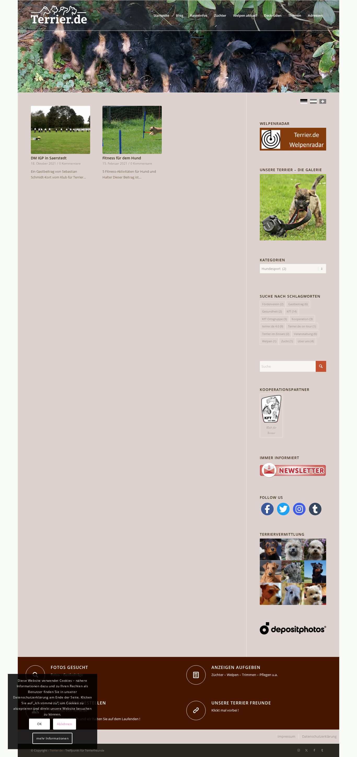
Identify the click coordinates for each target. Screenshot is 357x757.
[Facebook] (267, 509)
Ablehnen (64, 724)
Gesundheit (272, 311)
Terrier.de (56, 750)
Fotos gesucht (69, 667)
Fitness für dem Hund (121, 157)
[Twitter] (283, 509)
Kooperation (302, 319)
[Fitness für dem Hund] (132, 130)
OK (39, 724)
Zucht (287, 341)
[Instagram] (299, 509)
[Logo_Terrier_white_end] (59, 15)
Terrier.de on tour (302, 326)
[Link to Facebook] (314, 750)
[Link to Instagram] (299, 750)
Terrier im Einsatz (275, 334)
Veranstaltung (305, 334)
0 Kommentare (70, 163)
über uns (306, 341)
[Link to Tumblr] (322, 750)
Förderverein (272, 304)
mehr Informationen (52, 738)
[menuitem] (161, 15)
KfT (292, 311)
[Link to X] (306, 750)
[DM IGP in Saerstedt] (60, 130)
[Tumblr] (315, 509)
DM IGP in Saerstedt (49, 157)
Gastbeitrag (298, 304)
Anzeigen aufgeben (236, 667)
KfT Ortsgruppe (274, 319)
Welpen (269, 341)
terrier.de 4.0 (272, 326)
